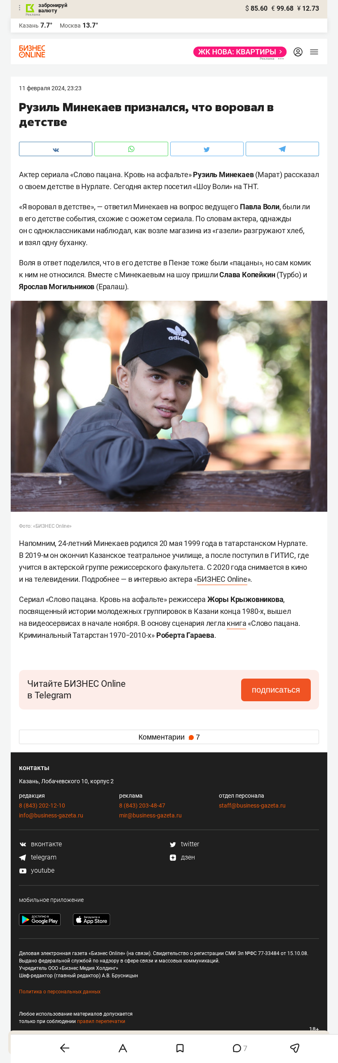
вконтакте (45, 844)
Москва (70, 25)
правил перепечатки (101, 1021)
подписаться (276, 689)
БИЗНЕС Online (222, 579)
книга (236, 623)
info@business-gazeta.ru (51, 815)
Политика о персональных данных (60, 992)
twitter (189, 844)
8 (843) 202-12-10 (42, 805)
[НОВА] (237, 52)
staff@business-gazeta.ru (252, 805)
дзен (187, 857)
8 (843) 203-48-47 (142, 805)
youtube (41, 870)
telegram (42, 857)
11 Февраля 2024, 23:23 (50, 88)
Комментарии (169, 737)
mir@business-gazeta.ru (150, 815)
